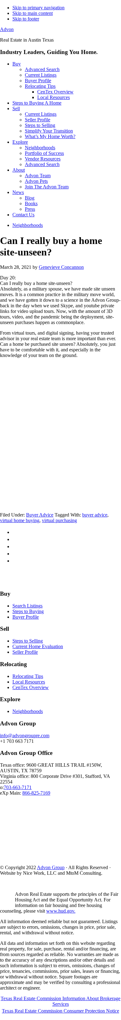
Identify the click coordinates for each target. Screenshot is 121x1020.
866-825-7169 (36, 793)
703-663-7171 (18, 787)
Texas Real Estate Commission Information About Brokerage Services (60, 1001)
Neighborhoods (27, 711)
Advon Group (51, 867)
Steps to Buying (28, 611)
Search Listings (27, 605)
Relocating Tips (27, 676)
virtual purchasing (59, 520)
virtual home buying (19, 520)
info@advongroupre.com (24, 735)
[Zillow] (59, 581)
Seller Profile (25, 652)
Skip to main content (32, 13)
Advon (7, 29)
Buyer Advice (39, 514)
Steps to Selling (27, 640)
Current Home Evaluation (37, 646)
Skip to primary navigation (38, 7)
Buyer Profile (25, 617)
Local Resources (28, 681)
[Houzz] (74, 581)
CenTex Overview (30, 687)
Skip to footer (25, 18)
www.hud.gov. (60, 911)
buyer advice (94, 514)
